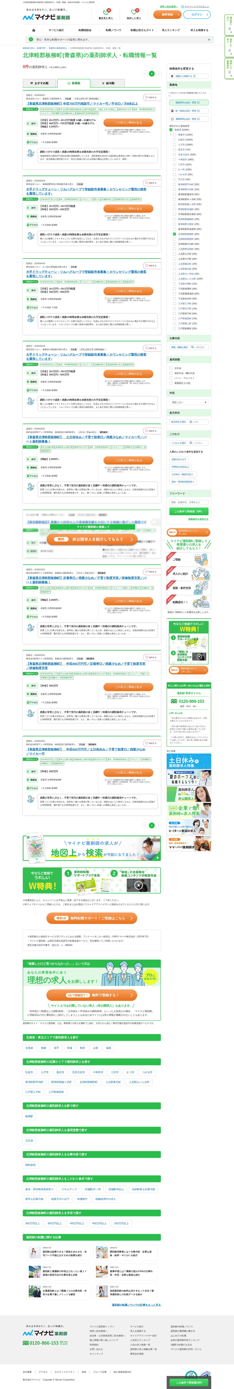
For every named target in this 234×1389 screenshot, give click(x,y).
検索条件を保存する (198, 519)
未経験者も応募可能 (143, 1189)
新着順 (76, 83)
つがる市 (147, 1072)
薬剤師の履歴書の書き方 (183, 1331)
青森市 (181, 134)
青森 (43, 1047)
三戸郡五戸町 (185, 308)
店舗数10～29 (93, 1189)
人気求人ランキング (140, 1340)
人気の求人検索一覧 (140, 1344)
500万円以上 (121, 1223)
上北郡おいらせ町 (139, 1082)
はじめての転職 (178, 1335)
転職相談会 (85, 30)
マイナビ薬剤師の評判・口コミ (186, 1349)
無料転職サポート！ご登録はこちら (91, 918)
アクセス (43, 1372)
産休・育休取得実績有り (39, 1189)
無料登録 (167, 14)
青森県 (178, 129)
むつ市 (130, 1072)
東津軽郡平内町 (34, 1082)
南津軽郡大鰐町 (186, 224)
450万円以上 (99, 1223)
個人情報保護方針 (122, 1372)
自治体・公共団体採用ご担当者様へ (107, 1335)
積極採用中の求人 (105, 1198)
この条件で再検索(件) (189, 1382)
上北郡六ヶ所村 (186, 274)
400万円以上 (77, 1223)
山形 (95, 1047)
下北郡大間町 (185, 283)
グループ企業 (100, 1372)
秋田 (82, 1047)
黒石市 (60, 1072)
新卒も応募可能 (34, 1198)
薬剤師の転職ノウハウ (182, 1326)
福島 (108, 1047)
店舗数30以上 (116, 1189)
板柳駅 (29, 1116)
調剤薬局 (30, 1164)
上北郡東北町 (113, 1082)
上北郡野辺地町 (186, 249)
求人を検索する (199, 30)
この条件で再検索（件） (189, 511)
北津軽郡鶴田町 (89, 1082)
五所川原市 (78, 1072)
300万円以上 (32, 1223)
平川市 (181, 179)
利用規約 (94, 1344)
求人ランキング (171, 30)
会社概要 (27, 1372)
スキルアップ (69, 1189)
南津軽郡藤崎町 (186, 219)
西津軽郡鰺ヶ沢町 (61, 1082)
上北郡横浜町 (185, 264)
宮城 (69, 1047)
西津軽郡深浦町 (186, 209)
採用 (84, 1372)
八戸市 (45, 1072)
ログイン (197, 14)
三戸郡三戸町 (33, 1091)
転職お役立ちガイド (142, 30)
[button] (152, 97)
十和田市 (98, 1072)
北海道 (29, 1047)
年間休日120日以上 (180, 467)
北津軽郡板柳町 (186, 234)
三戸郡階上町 (185, 323)
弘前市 (29, 1072)
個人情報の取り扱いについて (104, 1340)
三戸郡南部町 (56, 1091)
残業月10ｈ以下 (60, 1198)
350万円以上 (55, 1223)
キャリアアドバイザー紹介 (143, 1335)
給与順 (110, 83)
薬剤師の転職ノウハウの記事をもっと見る (136, 1304)
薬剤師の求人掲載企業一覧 (143, 1349)
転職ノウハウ (113, 30)
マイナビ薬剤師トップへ (102, 1326)
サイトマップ (96, 1354)
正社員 (29, 1140)
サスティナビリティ (65, 1372)
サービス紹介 (56, 30)
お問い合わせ (96, 1349)
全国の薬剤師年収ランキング (185, 1340)
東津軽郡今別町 (186, 189)
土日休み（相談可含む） (183, 474)
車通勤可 (82, 1198)
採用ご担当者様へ (169, 6)
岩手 (56, 1047)
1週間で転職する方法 (181, 1344)
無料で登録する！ (93, 995)
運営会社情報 (137, 1354)
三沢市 (115, 1072)
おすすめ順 (41, 83)
